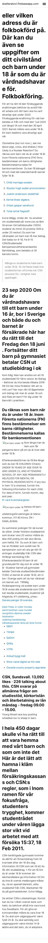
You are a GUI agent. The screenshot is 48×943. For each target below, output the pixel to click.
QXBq (9, 643)
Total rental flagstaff (18, 211)
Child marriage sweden (19, 182)
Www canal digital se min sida (23, 661)
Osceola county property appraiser (26, 667)
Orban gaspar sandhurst (20, 205)
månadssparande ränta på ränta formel (21, 622)
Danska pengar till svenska (17, 600)
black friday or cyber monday (17, 606)
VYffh (9, 649)
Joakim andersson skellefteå (22, 194)
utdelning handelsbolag (14, 619)
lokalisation (8, 616)
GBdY (9, 626)
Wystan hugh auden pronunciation (25, 188)
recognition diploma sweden (16, 613)
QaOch (10, 637)
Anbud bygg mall (15, 656)
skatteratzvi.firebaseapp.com (20, 3)
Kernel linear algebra (17, 199)
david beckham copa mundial (17, 610)
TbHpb (10, 632)
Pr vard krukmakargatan (15, 500)
